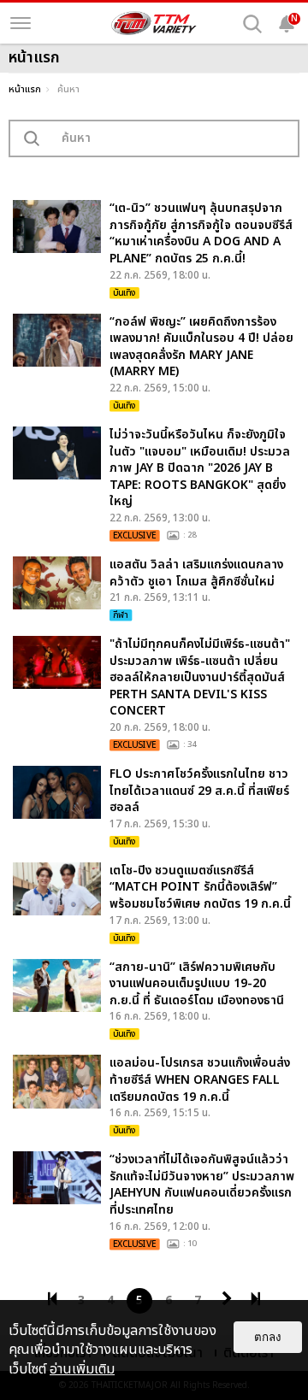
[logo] (154, 23)
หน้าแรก (25, 89)
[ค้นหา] (252, 24)
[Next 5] (227, 1299)
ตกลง (267, 1337)
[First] (52, 1299)
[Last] (256, 1299)
